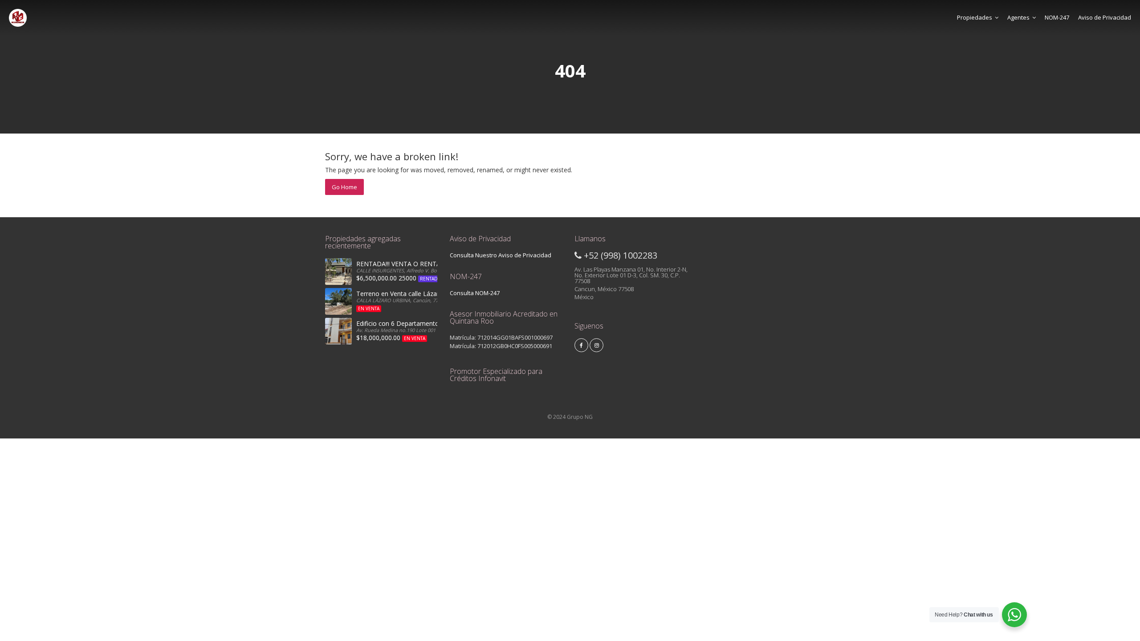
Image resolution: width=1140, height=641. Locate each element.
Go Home (344, 187)
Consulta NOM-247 (475, 293)
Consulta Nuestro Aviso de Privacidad (500, 255)
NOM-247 (1057, 17)
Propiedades (974, 17)
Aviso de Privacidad (1104, 17)
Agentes (1018, 17)
